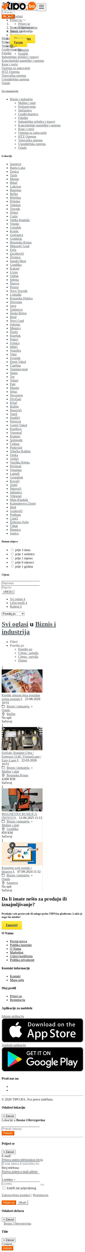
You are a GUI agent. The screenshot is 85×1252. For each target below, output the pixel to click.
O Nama (15, 948)
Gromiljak (16, 477)
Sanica (14, 533)
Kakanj (14, 268)
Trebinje (15, 205)
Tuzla (13, 175)
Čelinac (15, 444)
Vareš (13, 414)
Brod (13, 317)
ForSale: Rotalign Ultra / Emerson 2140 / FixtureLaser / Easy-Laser (21, 756)
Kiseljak (15, 335)
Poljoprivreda (27, 106)
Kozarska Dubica (21, 298)
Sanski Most (18, 261)
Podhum (15, 514)
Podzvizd (16, 447)
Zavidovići (17, 253)
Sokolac (15, 324)
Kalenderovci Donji (23, 503)
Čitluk (14, 526)
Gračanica (16, 235)
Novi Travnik (18, 291)
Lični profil (18, 603)
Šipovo (14, 283)
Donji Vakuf (18, 362)
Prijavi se (24, 23)
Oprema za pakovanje (16, 68)
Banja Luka (17, 168)
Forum (18, 42)
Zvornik (15, 358)
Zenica (14, 171)
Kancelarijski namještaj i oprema (23, 60)
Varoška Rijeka (20, 462)
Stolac (14, 373)
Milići (14, 347)
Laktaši (14, 473)
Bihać (14, 182)
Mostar (14, 179)
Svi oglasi (16, 16)
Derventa (16, 302)
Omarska (16, 470)
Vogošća (15, 350)
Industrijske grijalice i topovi (36, 121)
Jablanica (16, 492)
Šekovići (15, 488)
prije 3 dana (22, 550)
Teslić (14, 485)
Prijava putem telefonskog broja (22, 1159)
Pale (12, 384)
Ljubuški (15, 294)
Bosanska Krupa (21, 242)
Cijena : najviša (28, 656)
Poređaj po (25, 649)
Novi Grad (17, 320)
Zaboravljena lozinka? (16, 1195)
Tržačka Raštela (20, 451)
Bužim (14, 406)
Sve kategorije (10, 91)
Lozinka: (8, 1179)
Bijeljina (15, 197)
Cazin (14, 216)
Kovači (14, 481)
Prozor (14, 287)
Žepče (14, 332)
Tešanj (14, 380)
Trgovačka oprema (14, 75)
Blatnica (15, 529)
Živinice (15, 257)
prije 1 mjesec (24, 558)
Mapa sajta (17, 980)
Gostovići (16, 511)
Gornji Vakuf (18, 425)
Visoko (14, 223)
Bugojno (15, 190)
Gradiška (16, 265)
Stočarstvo (25, 110)
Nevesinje (16, 395)
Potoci (14, 339)
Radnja (16, 606)
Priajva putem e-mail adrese (20, 1171)
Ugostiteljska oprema (15, 79)
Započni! (12, 925)
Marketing (16, 952)
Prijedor (15, 201)
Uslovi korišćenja (21, 956)
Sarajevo (15, 164)
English (23, 53)
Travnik (15, 209)
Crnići (14, 518)
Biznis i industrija (29, 627)
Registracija (17, 1000)
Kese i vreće (10, 64)
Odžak (14, 276)
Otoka (14, 455)
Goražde (15, 227)
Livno (14, 272)
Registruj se (25, 27)
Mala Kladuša (19, 500)
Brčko (14, 194)
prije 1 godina (24, 566)
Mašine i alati (26, 103)
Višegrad (15, 496)
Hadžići (15, 417)
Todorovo (16, 309)
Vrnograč (16, 432)
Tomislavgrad (19, 369)
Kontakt (15, 976)
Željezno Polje (19, 522)
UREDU (8, 591)
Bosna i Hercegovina (17, 1223)
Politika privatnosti (22, 960)
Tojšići (14, 459)
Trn (12, 376)
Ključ (13, 403)
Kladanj (15, 436)
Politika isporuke (21, 945)
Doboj (14, 212)
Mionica (15, 328)
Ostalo (6, 83)
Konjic (14, 231)
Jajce (13, 306)
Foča (13, 250)
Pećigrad (15, 466)
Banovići (16, 410)
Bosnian (23, 50)
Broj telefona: (10, 1168)
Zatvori (7, 1248)
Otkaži (22, 1202)
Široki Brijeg (18, 313)
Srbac (13, 391)
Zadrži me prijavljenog (21, 1188)
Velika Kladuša (20, 220)
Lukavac (15, 186)
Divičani (15, 399)
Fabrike (23, 118)
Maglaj (14, 388)
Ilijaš (13, 507)
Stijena (14, 279)
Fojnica (15, 343)
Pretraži (8, 1133)
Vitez (13, 354)
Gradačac (16, 238)
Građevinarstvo (28, 114)
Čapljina (15, 365)
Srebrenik (16, 440)
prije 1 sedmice (25, 554)
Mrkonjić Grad (19, 246)
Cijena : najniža (28, 653)
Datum (22, 660)
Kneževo (16, 429)
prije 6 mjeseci (24, 562)
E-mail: (6, 1156)
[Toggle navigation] (41, 7)
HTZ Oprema (11, 72)
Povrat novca (18, 941)
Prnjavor (15, 421)
